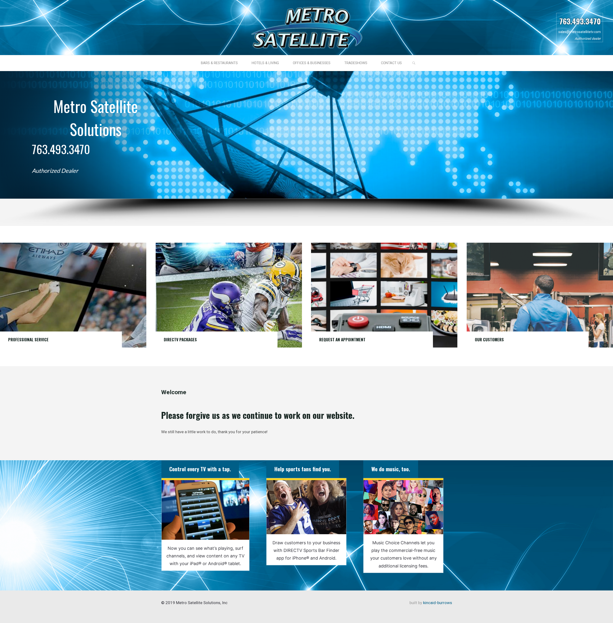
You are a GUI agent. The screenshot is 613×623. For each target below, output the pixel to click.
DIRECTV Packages (180, 339)
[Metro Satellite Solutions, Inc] (306, 27)
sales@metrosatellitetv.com (579, 32)
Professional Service (28, 339)
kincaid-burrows (437, 602)
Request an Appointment (342, 339)
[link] (413, 63)
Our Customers (489, 339)
